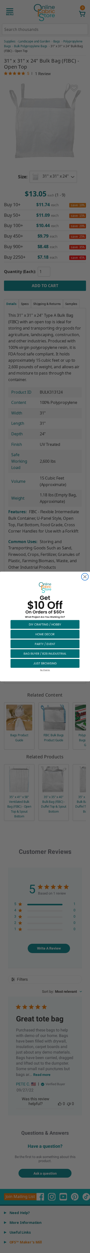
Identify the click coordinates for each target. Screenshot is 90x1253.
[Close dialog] (85, 576)
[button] (45, 624)
